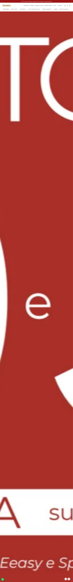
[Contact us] (2, 579)
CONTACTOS (26, 5)
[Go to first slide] (71, 1)
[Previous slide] (1, 1)
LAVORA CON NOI (48, 5)
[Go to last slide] (66, 579)
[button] (65, 5)
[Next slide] (69, 579)
